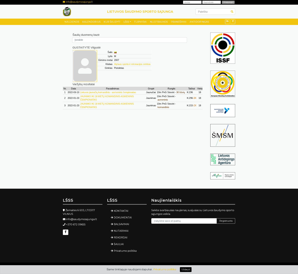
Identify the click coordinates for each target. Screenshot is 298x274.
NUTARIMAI (121, 230)
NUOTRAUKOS (159, 21)
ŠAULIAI (119, 244)
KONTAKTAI (121, 210)
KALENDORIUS (91, 21)
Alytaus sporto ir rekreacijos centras (132, 64)
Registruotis (226, 220)
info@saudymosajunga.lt (79, 1)
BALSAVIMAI (121, 224)
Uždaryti (185, 269)
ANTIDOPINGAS (199, 21)
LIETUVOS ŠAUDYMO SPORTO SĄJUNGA (140, 11)
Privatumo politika (125, 250)
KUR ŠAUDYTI (112, 21)
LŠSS (126, 21)
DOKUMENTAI (123, 217)
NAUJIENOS (71, 21)
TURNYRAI (140, 21)
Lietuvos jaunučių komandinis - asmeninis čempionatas (108, 92)
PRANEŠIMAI (179, 21)
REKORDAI (120, 237)
